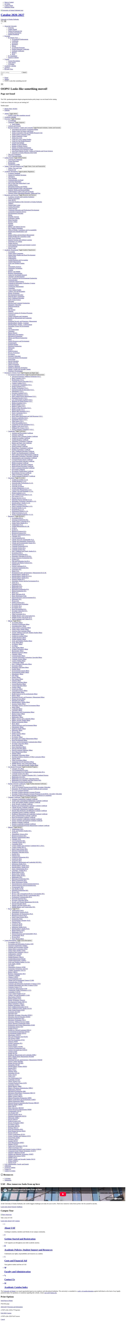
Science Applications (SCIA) (16, 1134)
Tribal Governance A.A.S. (19, 513)
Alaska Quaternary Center (19, 136)
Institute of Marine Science (19, 146)
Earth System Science (14, 300)
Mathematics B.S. (17, 587)
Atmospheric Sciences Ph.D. (20, 912)
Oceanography (12, 343)
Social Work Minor (17, 745)
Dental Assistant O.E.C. (19, 386)
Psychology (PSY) (13, 1124)
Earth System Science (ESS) (16, 1010)
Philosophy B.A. (17, 599)
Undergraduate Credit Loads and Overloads (21, 191)
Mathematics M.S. (17, 877)
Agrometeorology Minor (19, 626)
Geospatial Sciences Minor (19, 690)
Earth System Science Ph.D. (20, 917)
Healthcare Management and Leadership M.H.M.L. (27, 862)
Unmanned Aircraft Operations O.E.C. (23, 424)
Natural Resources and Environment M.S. (24, 885)
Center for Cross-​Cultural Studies (21, 139)
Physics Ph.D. (16, 937)
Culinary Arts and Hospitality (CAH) (19, 995)
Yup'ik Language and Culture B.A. (22, 619)
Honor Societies (12, 220)
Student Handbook (13, 34)
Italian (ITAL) (12, 1070)
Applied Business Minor (19, 637)
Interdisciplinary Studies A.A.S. (21, 503)
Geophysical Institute (18, 143)
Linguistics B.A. (16, 584)
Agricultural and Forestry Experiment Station (25, 129)
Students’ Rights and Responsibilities (19, 190)
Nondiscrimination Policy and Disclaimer (20, 188)
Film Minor (15, 675)
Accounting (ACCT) (14, 942)
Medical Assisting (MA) (15, 1094)
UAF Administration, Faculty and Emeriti (16, 1164)
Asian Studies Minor (18, 647)
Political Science (13, 351)
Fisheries (7, 110)
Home (6, 77)
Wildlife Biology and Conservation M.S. (23, 907)
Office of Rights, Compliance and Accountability (22, 230)
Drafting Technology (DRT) (16, 1005)
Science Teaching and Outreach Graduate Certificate (27, 820)
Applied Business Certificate (20, 439)
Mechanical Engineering (15, 336)
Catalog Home (8, 5)
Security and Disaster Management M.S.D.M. (25, 902)
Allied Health (12, 257)
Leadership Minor (17, 709)
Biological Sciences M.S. (19, 836)
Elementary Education (14, 305)
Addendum (7, 1166)
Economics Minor (17, 666)
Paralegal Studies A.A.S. (19, 508)
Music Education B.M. (18, 594)
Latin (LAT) (11, 1076)
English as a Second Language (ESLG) (19, 1030)
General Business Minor (19, 684)
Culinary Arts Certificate (19, 444)
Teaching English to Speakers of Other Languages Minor (28, 757)
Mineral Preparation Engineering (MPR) (20, 1098)
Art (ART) (11, 965)
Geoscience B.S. (16, 569)
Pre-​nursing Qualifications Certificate (22, 471)
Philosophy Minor (17, 730)
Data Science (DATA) (14, 997)
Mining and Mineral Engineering (17, 338)
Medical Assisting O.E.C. (19, 403)
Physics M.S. (15, 892)
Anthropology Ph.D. (18, 910)
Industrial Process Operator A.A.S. (22, 499)
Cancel (3, 1319)
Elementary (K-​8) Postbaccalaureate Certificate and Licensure (30, 789)
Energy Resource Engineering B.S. (22, 558)
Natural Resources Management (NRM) (19, 1109)
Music (10, 339)
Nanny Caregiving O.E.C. (19, 413)
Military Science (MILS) (15, 1096)
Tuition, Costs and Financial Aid (13, 166)
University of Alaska (9, 1291)
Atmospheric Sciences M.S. (20, 834)
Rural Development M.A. (19, 898)
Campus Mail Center (14, 205)
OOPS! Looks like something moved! (19, 115)
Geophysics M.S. (17, 859)
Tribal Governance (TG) (15, 1147)
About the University (10, 26)
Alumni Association (14, 198)
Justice (10, 328)
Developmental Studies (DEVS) (17, 1002)
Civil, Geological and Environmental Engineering (22, 278)
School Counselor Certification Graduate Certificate (27, 819)
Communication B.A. (18, 544)
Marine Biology (12, 333)
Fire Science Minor (17, 679)
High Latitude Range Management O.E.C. (24, 396)
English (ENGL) (13, 1028)
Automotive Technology (15, 268)
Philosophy (11, 348)
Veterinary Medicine (14, 366)
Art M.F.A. (15, 832)
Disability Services (13, 216)
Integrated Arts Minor (18, 700)
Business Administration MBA (21, 837)
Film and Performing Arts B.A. (21, 561)
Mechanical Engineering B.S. (20, 589)
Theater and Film (13, 362)
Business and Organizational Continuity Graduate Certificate (29, 805)
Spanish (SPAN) (13, 1141)
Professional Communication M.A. (22, 897)
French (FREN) (12, 1045)
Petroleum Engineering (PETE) (17, 1116)
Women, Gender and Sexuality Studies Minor (25, 765)
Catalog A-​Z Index (9, 1171)
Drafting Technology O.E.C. (20, 388)
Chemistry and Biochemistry (16, 276)
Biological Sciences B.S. (19, 533)
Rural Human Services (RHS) (17, 1131)
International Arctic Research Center (22, 149)
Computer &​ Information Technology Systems (21, 283)
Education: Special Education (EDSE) (19, 1017)
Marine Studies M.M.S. (18, 875)
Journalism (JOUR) (13, 1073)
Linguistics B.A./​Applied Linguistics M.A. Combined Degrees (30, 775)
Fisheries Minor (16, 680)
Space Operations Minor (19, 747)
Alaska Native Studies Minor (20, 629)
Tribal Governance (13, 364)
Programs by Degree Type (12, 373)
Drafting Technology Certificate (21, 449)
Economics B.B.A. (17, 553)
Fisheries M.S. (16, 855)
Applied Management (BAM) (16, 959)
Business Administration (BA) (17, 974)
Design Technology (14, 293)
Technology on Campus (15, 241)
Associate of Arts (17, 484)
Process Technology (14, 353)
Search (24, 72)
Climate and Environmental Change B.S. (24, 543)
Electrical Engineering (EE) (16, 1018)
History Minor (16, 695)
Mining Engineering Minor (19, 722)
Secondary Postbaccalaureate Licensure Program (26, 792)
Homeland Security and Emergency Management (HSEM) (25, 1060)
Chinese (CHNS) (13, 977)
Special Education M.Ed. (19, 903)
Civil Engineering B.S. (18, 538)
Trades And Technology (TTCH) (17, 1146)
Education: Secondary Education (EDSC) (20, 1015)
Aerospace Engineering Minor (20, 624)
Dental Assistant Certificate (20, 446)
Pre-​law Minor (16, 735)
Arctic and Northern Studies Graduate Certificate (26, 802)
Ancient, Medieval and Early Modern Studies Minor (27, 632)
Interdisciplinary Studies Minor (21, 702)
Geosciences (11, 314)
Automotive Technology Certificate (22, 441)
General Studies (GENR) (15, 1046)
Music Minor (15, 723)
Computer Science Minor (19, 659)
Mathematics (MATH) (14, 1089)
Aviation (10, 270)
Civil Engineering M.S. (18, 841)
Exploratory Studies (14, 218)
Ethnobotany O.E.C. (18, 391)
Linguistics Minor (17, 710)
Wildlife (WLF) (12, 1157)
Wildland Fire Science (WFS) (16, 1156)
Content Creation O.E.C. (19, 383)
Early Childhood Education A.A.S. (22, 494)
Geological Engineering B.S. (20, 568)
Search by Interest (13, 57)
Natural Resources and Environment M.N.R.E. (25, 884)
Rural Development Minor (19, 740)
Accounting (11, 252)
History (10, 319)
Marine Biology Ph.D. (18, 930)
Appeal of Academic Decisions (17, 175)
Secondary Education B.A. (19, 611)
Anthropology (12, 258)
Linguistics (11, 331)
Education (11, 301)
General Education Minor (19, 685)
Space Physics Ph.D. (18, 938)
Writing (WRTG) (13, 1161)
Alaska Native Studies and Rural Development (21, 255)
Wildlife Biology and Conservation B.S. (23, 616)
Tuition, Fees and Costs (15, 168)
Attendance (11, 176)
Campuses (11, 122)
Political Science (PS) (14, 1121)
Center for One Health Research (21, 141)
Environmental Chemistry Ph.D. (21, 920)
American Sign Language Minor (21, 631)
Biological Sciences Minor (19, 652)
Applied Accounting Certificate (21, 438)
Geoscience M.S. (17, 860)
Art (9, 265)
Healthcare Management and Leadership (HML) (22, 1055)
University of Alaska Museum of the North (24, 152)
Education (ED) (12, 1013)
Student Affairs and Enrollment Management (21, 235)
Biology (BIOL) (13, 972)
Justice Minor (16, 707)
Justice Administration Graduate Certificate (24, 815)
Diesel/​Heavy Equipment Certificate (22, 448)
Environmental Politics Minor (20, 672)
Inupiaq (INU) (12, 1068)
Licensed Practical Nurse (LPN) (17, 1083)
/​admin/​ (6, 113)
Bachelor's (15, 44)
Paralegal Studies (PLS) (15, 1114)
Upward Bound (12, 246)
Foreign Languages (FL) (15, 1043)
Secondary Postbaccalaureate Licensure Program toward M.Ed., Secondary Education (37, 794)
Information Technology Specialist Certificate (25, 456)
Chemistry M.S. (16, 839)
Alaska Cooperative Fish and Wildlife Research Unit (27, 133)
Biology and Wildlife (14, 271)
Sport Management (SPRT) (16, 1142)
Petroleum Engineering (14, 346)
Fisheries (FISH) (13, 1041)
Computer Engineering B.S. (20, 546)
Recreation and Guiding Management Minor (25, 738)
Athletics (10, 203)
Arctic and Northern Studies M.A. (22, 831)
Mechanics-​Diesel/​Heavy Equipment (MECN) (21, 1093)
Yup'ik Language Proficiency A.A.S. (22, 514)
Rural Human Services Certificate (21, 473)
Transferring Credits (14, 164)
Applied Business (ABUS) (16, 957)
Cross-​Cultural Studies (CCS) (16, 993)
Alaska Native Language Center (21, 134)
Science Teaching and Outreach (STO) (19, 1136)
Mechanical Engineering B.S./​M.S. (22, 782)
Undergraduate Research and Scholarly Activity (22, 245)
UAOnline (11, 64)
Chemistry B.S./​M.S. (18, 768)
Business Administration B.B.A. (21, 534)
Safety (10, 233)
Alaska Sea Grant (17, 138)
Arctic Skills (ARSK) (14, 964)
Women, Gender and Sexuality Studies (19, 369)
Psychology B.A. (17, 606)
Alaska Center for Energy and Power (22, 131)
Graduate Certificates (18, 51)
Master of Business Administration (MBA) (20, 1088)
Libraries (10, 225)
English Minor (16, 669)
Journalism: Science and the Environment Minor (26, 705)
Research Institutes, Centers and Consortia (20, 127)
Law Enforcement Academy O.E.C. (22, 399)
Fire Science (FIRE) (14, 1038)
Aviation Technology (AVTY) (17, 970)
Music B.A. (15, 592)
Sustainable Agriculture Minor (20, 755)
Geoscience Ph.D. (17, 925)
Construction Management (16, 286)
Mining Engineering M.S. (19, 880)
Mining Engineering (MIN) (16, 1101)
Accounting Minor (17, 622)
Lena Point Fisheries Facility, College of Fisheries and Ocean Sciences (32, 151)
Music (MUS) (12, 1106)
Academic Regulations (14, 32)
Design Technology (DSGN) (16, 1000)
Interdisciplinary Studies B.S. (20, 577)
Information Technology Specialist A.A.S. (24, 501)
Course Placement (13, 161)
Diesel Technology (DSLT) (16, 1003)
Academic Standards (14, 173)
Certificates (15, 41)
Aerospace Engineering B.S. (20, 520)
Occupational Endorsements (20, 39)
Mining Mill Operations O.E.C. (21, 411)
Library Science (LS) (14, 1081)
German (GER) (12, 1051)
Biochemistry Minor (18, 651)
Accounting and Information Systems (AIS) (20, 944)
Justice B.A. (15, 582)
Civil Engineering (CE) (15, 979)
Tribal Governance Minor (19, 760)
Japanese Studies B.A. (18, 579)
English (10, 308)
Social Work (11, 359)
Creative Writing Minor (18, 661)
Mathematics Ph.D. (17, 932)
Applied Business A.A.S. (19, 481)
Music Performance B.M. (19, 596)
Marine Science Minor (18, 714)
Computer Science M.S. (19, 842)
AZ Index (7, 4)
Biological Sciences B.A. (19, 531)
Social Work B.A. (17, 612)
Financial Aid (12, 170)
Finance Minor (16, 677)
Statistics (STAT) (13, 1144)
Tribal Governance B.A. (19, 614)
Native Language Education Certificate (23, 468)
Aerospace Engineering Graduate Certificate (25, 799)
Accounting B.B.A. (17, 518)
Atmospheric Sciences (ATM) (16, 967)
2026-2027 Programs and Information (12, 1307)
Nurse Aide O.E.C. (17, 414)
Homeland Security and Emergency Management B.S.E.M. (29, 573)
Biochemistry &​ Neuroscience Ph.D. (22, 914)
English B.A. (15, 559)
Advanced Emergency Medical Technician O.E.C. (26, 376)
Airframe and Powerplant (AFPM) (18, 947)
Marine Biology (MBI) (14, 1086)
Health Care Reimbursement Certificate (23, 453)
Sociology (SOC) (13, 1139)
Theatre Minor (16, 758)
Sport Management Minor (19, 752)
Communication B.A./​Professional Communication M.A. (28, 772)
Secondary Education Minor (20, 743)
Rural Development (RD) (15, 1129)
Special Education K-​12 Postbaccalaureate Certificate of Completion (32, 795)
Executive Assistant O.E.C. (20, 393)
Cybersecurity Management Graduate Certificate (26, 809)
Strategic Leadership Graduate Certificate (24, 824)
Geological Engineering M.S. (20, 857)
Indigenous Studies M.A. (19, 864)
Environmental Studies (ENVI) (17, 1033)
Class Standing (12, 178)
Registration (11, 163)
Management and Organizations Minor (23, 712)
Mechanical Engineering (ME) (17, 1091)
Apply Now (9, 69)
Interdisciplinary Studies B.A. (20, 574)
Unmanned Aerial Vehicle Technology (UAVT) (22, 1151)
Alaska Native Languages (15, 253)
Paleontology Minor (17, 727)
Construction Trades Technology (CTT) (19, 990)
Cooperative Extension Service (17, 212)
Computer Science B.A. (19, 548)
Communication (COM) (15, 982)
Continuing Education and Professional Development (23, 210)
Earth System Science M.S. (20, 849)
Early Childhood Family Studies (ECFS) (20, 1008)
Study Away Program (14, 238)
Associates (15, 42)
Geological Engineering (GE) (16, 1048)
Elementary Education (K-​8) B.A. (22, 556)
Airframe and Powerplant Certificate (22, 433)
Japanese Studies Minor (19, 704)
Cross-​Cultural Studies (14, 290)
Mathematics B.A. (17, 586)
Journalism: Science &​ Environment (18, 326)
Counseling (11, 288)
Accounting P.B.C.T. (18, 785)
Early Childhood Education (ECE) (18, 1007)
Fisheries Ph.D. (16, 922)
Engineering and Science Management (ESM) (21, 1025)
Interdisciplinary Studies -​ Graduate (18, 323)
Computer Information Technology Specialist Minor (27, 657)
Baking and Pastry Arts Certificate (22, 443)
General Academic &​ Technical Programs (20, 313)
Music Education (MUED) (16, 1108)
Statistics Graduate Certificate (20, 822)
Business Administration (15, 273)
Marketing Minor (17, 715)
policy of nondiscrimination (86, 1291)
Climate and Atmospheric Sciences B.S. (23, 541)
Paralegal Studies (13, 344)
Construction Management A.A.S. (22, 489)
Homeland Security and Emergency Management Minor (28, 697)
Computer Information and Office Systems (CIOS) (23, 985)
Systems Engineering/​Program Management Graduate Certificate (30, 825)
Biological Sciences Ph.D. (19, 915)
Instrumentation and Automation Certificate (24, 458)
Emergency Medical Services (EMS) (18, 1022)
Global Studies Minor (18, 692)
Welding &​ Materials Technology (17, 367)
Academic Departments (11, 250)
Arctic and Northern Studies (16, 263)
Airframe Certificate (17, 435)
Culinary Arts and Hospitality (16, 291)
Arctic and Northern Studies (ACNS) (19, 962)
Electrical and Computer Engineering (19, 303)
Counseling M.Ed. (17, 844)
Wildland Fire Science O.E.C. (20, 428)
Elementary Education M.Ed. (20, 852)
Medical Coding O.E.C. (19, 406)
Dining (10, 215)
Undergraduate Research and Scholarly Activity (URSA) (24, 1149)
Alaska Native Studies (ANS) (16, 950)
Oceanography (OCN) (14, 1111)
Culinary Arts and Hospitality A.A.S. (22, 491)
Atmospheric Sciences (14, 266)
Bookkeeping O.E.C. (18, 380)
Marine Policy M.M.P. (10, 108)
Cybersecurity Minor (18, 662)
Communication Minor (18, 656)
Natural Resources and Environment (18, 341)
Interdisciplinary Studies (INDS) (17, 1066)
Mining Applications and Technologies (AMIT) (22, 1099)
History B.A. (15, 571)
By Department (12, 56)
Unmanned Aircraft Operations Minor (23, 762)
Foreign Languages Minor (19, 682)
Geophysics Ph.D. (17, 924)
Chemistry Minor (17, 654)
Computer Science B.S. (18, 549)
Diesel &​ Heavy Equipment (16, 296)
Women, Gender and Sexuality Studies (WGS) (21, 1159)
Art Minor (15, 646)
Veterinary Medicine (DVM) (16, 1152)
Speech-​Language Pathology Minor (22, 750)
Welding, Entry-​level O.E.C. (20, 426)
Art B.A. (14, 528)
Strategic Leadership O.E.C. (20, 418)
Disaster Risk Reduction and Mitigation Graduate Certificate (29, 810)
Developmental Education (15, 213)
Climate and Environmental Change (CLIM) (21, 980)
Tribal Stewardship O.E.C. (19, 423)
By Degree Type (13, 37)
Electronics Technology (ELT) (17, 1020)
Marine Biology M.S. (18, 872)
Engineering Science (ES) (15, 1027)
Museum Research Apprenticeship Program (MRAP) (23, 1103)
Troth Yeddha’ (16, 124)
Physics (10, 349)
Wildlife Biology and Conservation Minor (24, 763)
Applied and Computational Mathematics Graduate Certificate (30, 800)
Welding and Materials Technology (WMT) (20, 1154)
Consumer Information (14, 181)
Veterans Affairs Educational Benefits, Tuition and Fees (24, 193)
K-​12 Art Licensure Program (20, 790)
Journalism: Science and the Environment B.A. (25, 581)
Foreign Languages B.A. (19, 566)
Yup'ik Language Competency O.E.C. (23, 429)
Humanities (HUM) (14, 1065)
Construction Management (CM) (17, 988)
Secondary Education (14, 356)
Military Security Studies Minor (21, 720)
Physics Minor (16, 732)
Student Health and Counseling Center (19, 236)
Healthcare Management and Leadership (20, 318)
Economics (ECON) (14, 1012)
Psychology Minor (17, 737)
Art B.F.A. (15, 529)
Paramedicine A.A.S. (18, 509)
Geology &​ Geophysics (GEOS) (17, 1050)
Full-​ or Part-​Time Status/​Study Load (19, 183)
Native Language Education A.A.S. (22, 506)
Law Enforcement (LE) (15, 1078)
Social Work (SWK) (14, 1137)
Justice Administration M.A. (20, 869)
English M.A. (16, 854)
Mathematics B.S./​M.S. (18, 777)
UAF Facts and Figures (15, 156)
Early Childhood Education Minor (22, 664)
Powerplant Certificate (18, 469)
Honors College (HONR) (15, 1061)
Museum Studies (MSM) (15, 1104)
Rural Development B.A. (19, 609)
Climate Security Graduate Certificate (23, 807)
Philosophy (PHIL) (13, 1118)
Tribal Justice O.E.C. (18, 421)
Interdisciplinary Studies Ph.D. (21, 929)
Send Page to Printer (7, 1300)
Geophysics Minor (17, 689)
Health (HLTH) (12, 1053)
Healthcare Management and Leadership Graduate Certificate (29, 814)
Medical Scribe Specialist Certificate (22, 464)
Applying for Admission (15, 159)
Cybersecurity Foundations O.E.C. (22, 385)
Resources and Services (11, 195)
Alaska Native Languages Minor (21, 627)
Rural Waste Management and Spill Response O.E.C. (27, 416)
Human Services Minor (18, 699)
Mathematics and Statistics (15, 334)
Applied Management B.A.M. (20, 526)
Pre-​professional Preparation (20, 604)
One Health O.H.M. (18, 889)
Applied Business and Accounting (18, 260)
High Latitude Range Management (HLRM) (21, 1056)
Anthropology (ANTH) (15, 954)
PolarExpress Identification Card (17, 231)
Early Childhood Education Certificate (23, 451)
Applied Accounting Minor (20, 636)
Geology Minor (16, 687)
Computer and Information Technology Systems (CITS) (24, 983)
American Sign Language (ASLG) (18, 952)
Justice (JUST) (12, 1075)
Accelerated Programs (18, 47)
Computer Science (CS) (15, 987)
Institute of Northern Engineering (21, 147)
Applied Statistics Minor (19, 639)
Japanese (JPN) (12, 1071)
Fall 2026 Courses (6, 1313)
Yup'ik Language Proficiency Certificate (23, 476)
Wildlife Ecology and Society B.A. (22, 617)
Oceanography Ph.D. (18, 935)
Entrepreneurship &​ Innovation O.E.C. (23, 390)
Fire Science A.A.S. (17, 496)
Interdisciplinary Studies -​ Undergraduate (20, 324)
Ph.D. (13, 54)
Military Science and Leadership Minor (23, 719)
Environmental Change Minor (20, 670)
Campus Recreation (14, 207)
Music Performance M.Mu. (20, 882)
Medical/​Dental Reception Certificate (22, 466)
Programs (7, 36)
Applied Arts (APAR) (14, 955)
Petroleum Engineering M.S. (20, 890)
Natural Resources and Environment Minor (24, 725)
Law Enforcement (13, 329)
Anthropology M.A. (18, 829)
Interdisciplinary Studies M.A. (20, 865)
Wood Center (12, 248)
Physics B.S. (15, 601)
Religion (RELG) (13, 1128)
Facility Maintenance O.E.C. (20, 394)
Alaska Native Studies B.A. (20, 523)
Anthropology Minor (18, 634)
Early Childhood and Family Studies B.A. (24, 551)
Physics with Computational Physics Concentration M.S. (28, 893)
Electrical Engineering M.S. (20, 850)
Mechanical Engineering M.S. (20, 879)
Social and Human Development (17, 358)
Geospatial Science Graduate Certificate (23, 812)
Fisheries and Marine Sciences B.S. (22, 563)
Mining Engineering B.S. (19, 591)
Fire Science (11, 309)
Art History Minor (17, 644)
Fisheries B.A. (16, 564)
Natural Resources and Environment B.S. (24, 597)
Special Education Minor (19, 748)
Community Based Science (16, 281)
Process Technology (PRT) (16, 1123)
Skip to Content (9, 2)
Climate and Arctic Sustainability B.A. (23, 539)
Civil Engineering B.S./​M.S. (20, 770)
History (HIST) (12, 1058)
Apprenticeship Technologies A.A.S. (22, 483)
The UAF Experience (14, 154)
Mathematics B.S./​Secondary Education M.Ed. (25, 778)
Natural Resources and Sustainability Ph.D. (24, 934)
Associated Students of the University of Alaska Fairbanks (25, 202)
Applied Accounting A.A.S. (20, 480)
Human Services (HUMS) (15, 1063)
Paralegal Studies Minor (19, 728)
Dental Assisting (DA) (14, 998)
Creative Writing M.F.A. (19, 847)
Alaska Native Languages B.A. (21, 521)
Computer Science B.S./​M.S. (20, 773)
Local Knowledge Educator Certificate (23, 461)
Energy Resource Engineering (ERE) (19, 1023)
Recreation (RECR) (14, 1126)
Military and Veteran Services (16, 226)
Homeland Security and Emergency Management (22, 321)
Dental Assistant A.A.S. (19, 493)
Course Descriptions (14, 61)
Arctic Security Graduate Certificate (22, 804)
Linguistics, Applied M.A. (19, 870)
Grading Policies (13, 185)
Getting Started (12, 29)
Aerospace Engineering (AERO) (17, 945)
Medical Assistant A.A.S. (19, 504)
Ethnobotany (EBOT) (14, 1035)
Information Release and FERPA (17, 186)
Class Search (12, 62)
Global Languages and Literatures (18, 316)
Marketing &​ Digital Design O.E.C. (22, 401)
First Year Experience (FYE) (16, 1040)
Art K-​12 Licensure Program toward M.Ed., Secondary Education (31, 787)
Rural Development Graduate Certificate (23, 817)
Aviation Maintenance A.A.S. (20, 488)
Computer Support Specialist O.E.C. (22, 381)
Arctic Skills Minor (17, 642)
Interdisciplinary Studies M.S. (20, 867)
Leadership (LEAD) (14, 1080)
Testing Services (13, 243)
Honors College (12, 221)
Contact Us (7, 1169)
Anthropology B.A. (17, 524)
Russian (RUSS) (13, 1133)
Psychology (11, 354)
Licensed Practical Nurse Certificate (22, 459)
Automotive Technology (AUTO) (18, 969)
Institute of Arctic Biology (19, 144)
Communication (12, 280)
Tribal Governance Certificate (20, 474)
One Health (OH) (13, 1113)
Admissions (7, 1180)
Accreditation (12, 120)
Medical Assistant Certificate (20, 463)
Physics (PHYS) (13, 1119)
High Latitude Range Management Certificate (25, 454)
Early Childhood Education (16, 298)
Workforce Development (15, 371)
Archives (7, 67)
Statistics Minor (16, 753)
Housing (10, 223)
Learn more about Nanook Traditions (11, 1207)
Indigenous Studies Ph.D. (19, 927)
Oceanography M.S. (18, 887)
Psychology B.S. (17, 607)
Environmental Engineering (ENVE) (19, 1031)
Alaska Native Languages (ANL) (18, 949)
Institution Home (9, 7)
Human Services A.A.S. (19, 498)
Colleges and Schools (14, 126)
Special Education (13, 361)
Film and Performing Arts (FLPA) (18, 1036)
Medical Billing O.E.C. (18, 404)
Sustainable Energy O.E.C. (20, 419)
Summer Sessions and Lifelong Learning (20, 240)
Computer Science (13, 285)
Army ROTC (12, 200)
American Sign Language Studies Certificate (25, 436)
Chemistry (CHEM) (14, 975)
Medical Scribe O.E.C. (18, 409)
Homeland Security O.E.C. (20, 398)
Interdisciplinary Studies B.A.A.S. (22, 576)
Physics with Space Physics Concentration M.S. (26, 895)
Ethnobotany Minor (17, 674)
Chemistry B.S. (16, 536)
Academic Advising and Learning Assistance (21, 197)
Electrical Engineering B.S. (20, 554)
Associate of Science (18, 486)
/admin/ (6, 79)
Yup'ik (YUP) (12, 1162)
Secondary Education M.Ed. (20, 900)
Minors (14, 46)
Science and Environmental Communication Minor (26, 742)
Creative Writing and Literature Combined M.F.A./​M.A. (28, 845)
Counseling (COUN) (14, 992)
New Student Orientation (15, 228)
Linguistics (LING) (13, 1084)
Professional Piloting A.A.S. (20, 511)
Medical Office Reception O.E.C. (21, 408)
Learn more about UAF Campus (10, 1221)
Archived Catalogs (9, 1167)
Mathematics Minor (17, 717)
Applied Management (14, 261)
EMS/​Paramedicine (13, 306)
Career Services (12, 208)
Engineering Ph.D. (17, 919)
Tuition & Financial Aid (15, 31)
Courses (6, 59)
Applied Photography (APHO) (17, 960)
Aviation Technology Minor (20, 649)
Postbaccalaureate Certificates (20, 49)
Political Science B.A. (18, 602)
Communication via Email (15, 180)
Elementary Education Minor (20, 667)
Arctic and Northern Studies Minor (22, 641)
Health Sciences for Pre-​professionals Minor (24, 694)
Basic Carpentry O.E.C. (19, 378)
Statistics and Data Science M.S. (21, 905)
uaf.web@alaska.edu (50, 1293)
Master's (14, 52)
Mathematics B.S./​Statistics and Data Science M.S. (26, 780)
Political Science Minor (18, 733)
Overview (11, 28)
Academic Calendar (10, 66)
